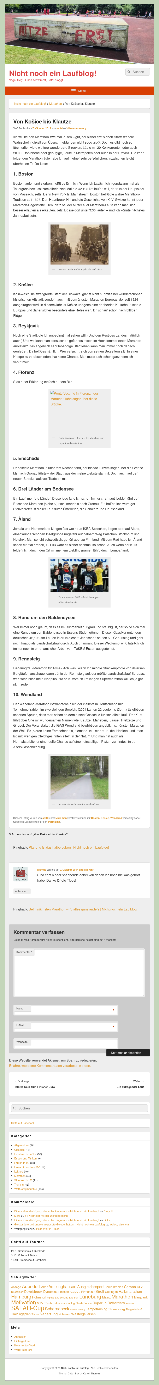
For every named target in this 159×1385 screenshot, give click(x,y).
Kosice (105, 818)
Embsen (63, 1292)
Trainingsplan (21, 1314)
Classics (19, 1150)
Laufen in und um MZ (27, 1167)
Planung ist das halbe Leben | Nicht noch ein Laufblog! (69, 847)
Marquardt (141, 1297)
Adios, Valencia (119, 1224)
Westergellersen (83, 1313)
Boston (95, 818)
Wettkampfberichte (25, 1189)
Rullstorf (130, 1303)
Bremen (118, 1287)
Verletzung (49, 1313)
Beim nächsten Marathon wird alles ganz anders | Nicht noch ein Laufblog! (83, 909)
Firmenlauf (88, 1291)
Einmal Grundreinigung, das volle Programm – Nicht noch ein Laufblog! (56, 1211)
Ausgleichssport (90, 1286)
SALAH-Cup (27, 1307)
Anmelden (20, 1337)
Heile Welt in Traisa (47, 1229)
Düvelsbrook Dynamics (41, 1291)
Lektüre (18, 1171)
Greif (100, 1291)
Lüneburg (90, 1296)
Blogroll (108, 1211)
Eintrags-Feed (22, 1341)
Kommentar (24, 952)
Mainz (106, 1297)
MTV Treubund (47, 1303)
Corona (130, 1286)
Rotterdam (116, 1302)
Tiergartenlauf (134, 1309)
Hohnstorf (39, 1297)
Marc (17, 1216)
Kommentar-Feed (24, 1345)
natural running (66, 1303)
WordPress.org (23, 1350)
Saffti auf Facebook (23, 1123)
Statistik (73, 1309)
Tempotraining (96, 1308)
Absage (16, 1287)
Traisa (35, 1314)
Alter (44, 1286)
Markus (41, 869)
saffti (60, 128)
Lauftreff (73, 1297)
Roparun (100, 1302)
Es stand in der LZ (25, 1154)
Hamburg (21, 1296)
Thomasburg (116, 1309)
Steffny (81, 1309)
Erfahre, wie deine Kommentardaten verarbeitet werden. (50, 1065)
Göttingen (111, 1292)
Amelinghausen (62, 1286)
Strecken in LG (23, 1180)
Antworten (22, 891)
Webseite (22, 1042)
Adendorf (31, 1286)
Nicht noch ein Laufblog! (52, 72)
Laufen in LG (21, 1163)
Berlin (108, 1287)
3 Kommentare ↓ (76, 128)
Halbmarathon (130, 1291)
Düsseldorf (17, 1291)
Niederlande (84, 1303)
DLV (140, 1286)
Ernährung (75, 1291)
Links (107, 1220)
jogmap (50, 1297)
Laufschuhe (61, 1297)
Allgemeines (21, 1145)
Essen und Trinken (25, 1158)
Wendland (116, 818)
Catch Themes (91, 1373)
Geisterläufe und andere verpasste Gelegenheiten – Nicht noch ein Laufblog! (60, 1224)
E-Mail (20, 1025)
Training (19, 1184)
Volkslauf (64, 1314)
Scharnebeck (57, 1308)
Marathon (61, 818)
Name (19, 1008)
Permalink (54, 822)
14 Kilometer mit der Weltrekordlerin (46, 1216)
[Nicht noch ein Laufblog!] (79, 62)
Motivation (23, 1302)
